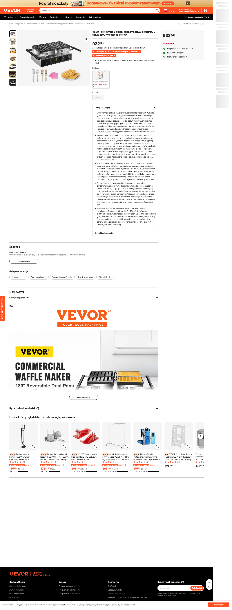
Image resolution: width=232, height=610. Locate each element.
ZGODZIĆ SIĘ (219, 605)
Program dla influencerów (69, 593)
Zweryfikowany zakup (85, 277)
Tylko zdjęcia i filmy (105, 277)
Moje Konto (14, 597)
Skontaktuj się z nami (17, 586)
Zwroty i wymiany (16, 590)
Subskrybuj (197, 588)
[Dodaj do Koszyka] (34, 446)
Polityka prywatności (116, 593)
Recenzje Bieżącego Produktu (62, 277)
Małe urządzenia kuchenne (35, 24)
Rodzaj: (95, 68)
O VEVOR (112, 586)
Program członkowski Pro (69, 590)
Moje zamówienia (16, 593)
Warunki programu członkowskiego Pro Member (127, 597)
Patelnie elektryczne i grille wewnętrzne (59, 24)
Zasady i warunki (115, 590)
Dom (11, 24)
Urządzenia (19, 24)
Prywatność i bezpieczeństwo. (128, 605)
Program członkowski (68, 586)
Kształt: (95, 92)
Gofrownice (79, 24)
